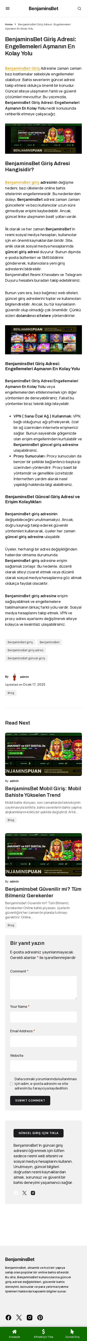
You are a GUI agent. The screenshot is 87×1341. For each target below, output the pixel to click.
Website (16, 1055)
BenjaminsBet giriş (22, 182)
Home (8, 24)
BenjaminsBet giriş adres (26, 650)
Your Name (20, 1006)
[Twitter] (24, 1193)
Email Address (22, 1031)
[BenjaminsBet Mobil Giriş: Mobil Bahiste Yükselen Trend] (43, 754)
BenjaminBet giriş (20, 642)
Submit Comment (30, 1100)
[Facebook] (16, 1193)
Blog (11, 693)
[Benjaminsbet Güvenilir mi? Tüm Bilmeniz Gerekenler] (43, 854)
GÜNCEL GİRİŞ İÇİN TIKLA (38, 1133)
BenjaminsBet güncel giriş (26, 658)
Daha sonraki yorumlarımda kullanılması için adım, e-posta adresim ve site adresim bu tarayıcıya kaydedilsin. (46, 1084)
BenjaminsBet (43, 8)
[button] (7, 8)
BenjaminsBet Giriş (22, 68)
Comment (19, 971)
